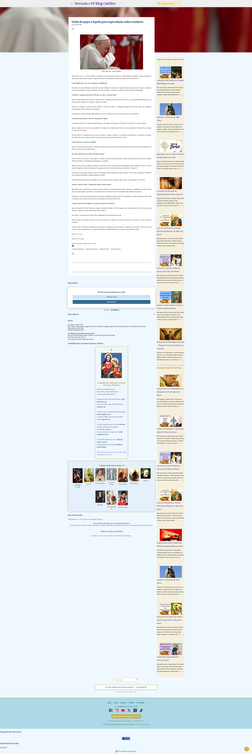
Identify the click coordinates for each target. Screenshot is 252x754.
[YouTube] (123, 710)
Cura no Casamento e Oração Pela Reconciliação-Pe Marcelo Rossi (170, 231)
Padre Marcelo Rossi (78, 337)
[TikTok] (141, 710)
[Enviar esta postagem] (73, 246)
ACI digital (79, 234)
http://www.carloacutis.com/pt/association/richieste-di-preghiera (111, 536)
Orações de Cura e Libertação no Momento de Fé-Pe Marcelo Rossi (170, 392)
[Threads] (135, 710)
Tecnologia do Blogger (127, 751)
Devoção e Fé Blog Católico (95, 4)
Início (109, 702)
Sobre (116, 702)
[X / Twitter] (129, 710)
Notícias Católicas (91, 249)
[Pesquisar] (137, 679)
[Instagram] (117, 710)
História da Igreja (77, 249)
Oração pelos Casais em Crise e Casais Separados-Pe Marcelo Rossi (170, 620)
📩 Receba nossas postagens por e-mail (126, 716)
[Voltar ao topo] (246, 749)
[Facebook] (111, 710)
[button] (73, 29)
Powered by (107, 310)
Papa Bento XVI (104, 249)
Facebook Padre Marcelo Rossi (81, 339)
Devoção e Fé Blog (78, 239)
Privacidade (141, 702)
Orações (123, 702)
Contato (131, 702)
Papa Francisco (115, 249)
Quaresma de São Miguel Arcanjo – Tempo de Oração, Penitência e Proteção (170, 345)
